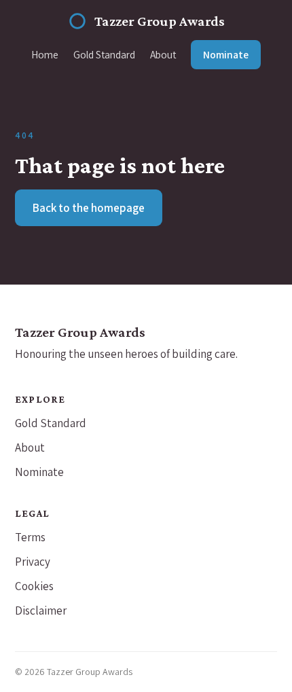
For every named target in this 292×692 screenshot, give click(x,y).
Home (44, 54)
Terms (30, 537)
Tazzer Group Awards (159, 21)
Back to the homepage (89, 207)
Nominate (226, 54)
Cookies (34, 586)
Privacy (32, 561)
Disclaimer (41, 610)
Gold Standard (104, 54)
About (163, 54)
